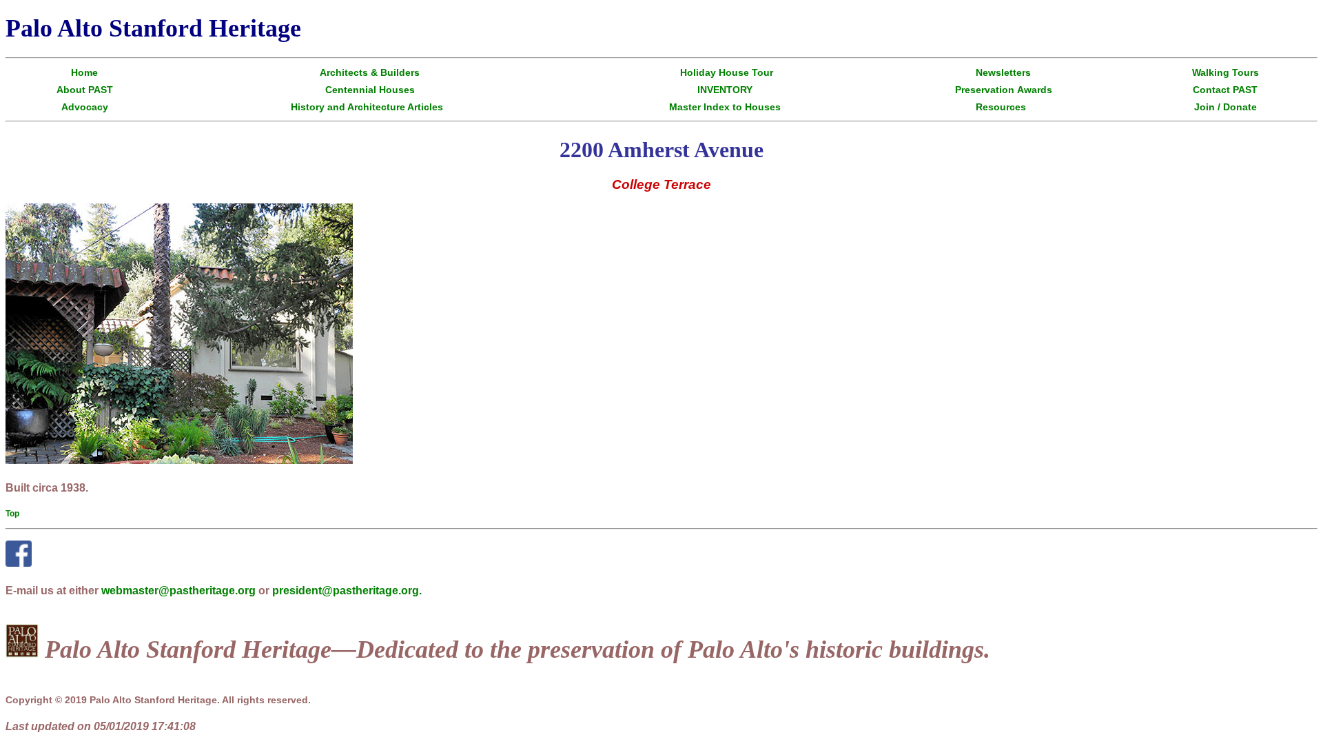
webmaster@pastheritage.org (178, 590)
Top (12, 513)
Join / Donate (1225, 106)
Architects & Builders (370, 72)
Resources (1001, 106)
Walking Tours (1225, 72)
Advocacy (84, 106)
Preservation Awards (1003, 89)
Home (84, 72)
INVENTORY (724, 89)
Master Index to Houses (725, 106)
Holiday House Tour (726, 72)
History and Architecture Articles (367, 106)
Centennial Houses (370, 89)
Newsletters (1003, 72)
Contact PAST (1225, 89)
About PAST (85, 89)
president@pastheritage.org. (347, 590)
